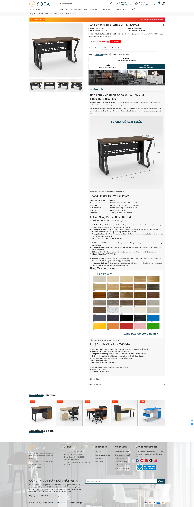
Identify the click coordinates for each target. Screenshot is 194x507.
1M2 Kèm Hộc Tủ (116, 47)
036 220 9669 (78, 452)
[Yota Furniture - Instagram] (155, 460)
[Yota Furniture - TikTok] (150, 460)
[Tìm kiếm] (111, 3)
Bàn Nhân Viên (43, 14)
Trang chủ (32, 14)
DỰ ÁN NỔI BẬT (106, 10)
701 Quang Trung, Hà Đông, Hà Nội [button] (42, 461)
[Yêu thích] (158, 4)
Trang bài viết (99, 458)
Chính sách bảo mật (122, 452)
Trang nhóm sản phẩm (102, 455)
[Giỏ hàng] (163, 4)
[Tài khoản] (154, 4)
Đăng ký (161, 481)
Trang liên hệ (99, 462)
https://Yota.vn (104, 372)
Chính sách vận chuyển (122, 455)
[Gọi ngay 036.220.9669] (118, 3)
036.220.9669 (126, 5)
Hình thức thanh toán (122, 465)
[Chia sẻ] (163, 25)
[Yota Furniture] (42, 4)
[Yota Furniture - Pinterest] (146, 460)
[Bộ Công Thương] (150, 467)
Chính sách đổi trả (121, 458)
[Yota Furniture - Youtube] (141, 460)
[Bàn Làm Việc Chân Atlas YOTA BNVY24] (49, 85)
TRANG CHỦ (63, 10)
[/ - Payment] (145, 503)
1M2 (105, 47)
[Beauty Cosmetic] (127, 77)
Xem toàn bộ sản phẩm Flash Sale (151, 20)
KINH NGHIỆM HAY (79, 10)
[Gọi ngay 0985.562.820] (136, 3)
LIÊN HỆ (93, 10)
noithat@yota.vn (37, 464)
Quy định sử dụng (121, 462)
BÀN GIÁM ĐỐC (122, 10)
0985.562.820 (144, 5)
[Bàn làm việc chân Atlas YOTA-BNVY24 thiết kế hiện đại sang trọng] (56, 50)
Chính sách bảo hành (122, 468)
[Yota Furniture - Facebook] (137, 460)
